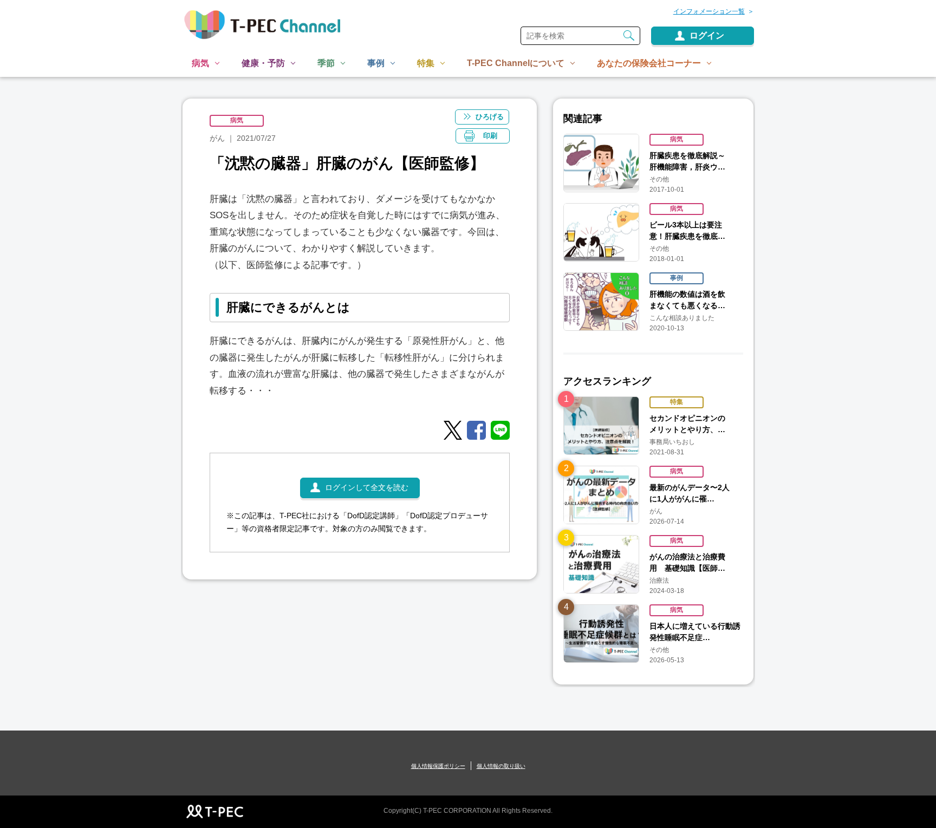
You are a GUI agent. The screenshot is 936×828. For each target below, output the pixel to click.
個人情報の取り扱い (501, 766)
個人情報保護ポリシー (438, 766)
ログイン (707, 35)
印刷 (490, 136)
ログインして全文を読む (366, 487)
